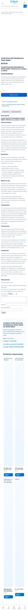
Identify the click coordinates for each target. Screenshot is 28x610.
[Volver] (2, 3)
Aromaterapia (12, 12)
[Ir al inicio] (14, 2)
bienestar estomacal (16, 104)
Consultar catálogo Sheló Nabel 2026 (13, 346)
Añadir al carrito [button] (7, 475)
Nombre (3, 304)
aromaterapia (9, 104)
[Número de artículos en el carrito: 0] (24, 2)
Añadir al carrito (14, 94)
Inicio (2, 12)
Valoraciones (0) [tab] (16, 111)
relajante (23, 104)
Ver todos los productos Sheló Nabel (13, 344)
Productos (6, 12)
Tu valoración (4, 295)
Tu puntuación (4, 293)
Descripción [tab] (6, 111)
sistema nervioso (5, 105)
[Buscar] (25, 6)
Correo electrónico (5, 307)
